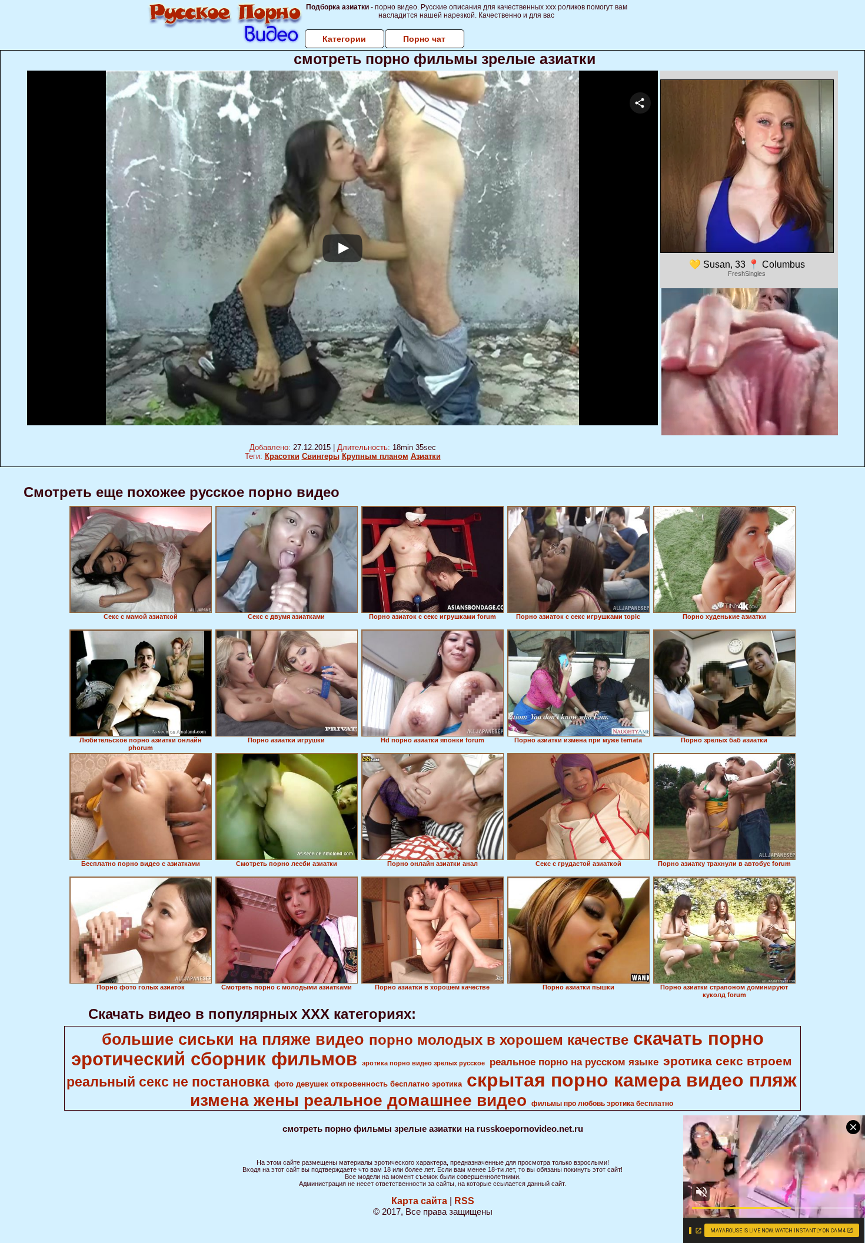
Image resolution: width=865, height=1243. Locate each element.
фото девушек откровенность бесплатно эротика (368, 1083)
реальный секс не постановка (168, 1081)
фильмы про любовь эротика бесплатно (602, 1103)
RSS (464, 1201)
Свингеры (321, 456)
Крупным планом (375, 456)
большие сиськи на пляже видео (233, 1039)
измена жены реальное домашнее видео (358, 1100)
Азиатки (426, 456)
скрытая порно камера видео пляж (632, 1080)
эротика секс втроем (727, 1061)
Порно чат (424, 39)
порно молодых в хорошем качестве (498, 1040)
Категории (344, 39)
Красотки (282, 456)
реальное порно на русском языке (574, 1062)
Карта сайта (419, 1201)
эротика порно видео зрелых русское (423, 1063)
